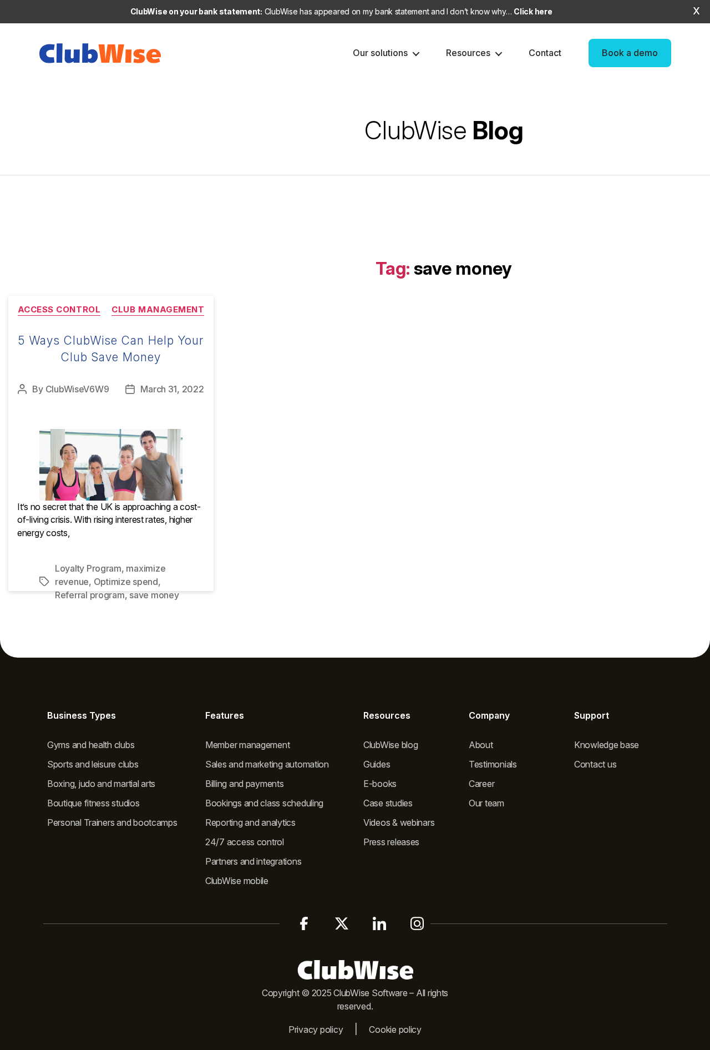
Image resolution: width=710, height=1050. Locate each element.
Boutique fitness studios (93, 803)
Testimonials (493, 764)
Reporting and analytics (250, 822)
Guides (376, 764)
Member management (247, 744)
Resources (468, 52)
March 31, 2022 (172, 389)
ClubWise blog (390, 744)
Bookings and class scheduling (264, 803)
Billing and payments (244, 783)
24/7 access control (244, 841)
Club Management (157, 310)
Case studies (388, 803)
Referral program (90, 594)
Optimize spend (126, 581)
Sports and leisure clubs (93, 764)
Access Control (59, 310)
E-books (380, 783)
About (481, 744)
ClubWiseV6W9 (77, 389)
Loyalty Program (88, 568)
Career (481, 783)
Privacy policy (315, 1029)
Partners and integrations (253, 861)
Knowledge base (606, 744)
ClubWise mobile (236, 880)
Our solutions (380, 52)
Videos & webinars (398, 822)
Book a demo (630, 52)
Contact (545, 52)
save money (154, 594)
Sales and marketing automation (267, 764)
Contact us (595, 764)
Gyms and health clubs (90, 744)
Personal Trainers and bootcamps (112, 822)
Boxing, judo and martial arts (101, 783)
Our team (486, 803)
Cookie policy (395, 1029)
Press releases (391, 841)
